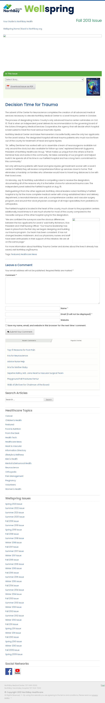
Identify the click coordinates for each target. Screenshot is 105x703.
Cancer (9, 416)
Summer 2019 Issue (14, 525)
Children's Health (13, 420)
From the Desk (12, 433)
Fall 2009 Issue (12, 650)
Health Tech (11, 437)
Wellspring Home (11, 28)
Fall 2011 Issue (11, 624)
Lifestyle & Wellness (14, 454)
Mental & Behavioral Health (18, 463)
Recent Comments (29, 340)
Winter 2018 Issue (13, 542)
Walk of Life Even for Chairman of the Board (28, 384)
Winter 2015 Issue (13, 581)
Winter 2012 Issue (13, 620)
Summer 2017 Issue (14, 551)
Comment (11, 275)
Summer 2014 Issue (14, 590)
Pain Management (14, 476)
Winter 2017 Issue (13, 555)
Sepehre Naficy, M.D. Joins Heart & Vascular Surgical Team (35, 373)
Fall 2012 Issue (12, 611)
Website (65, 320)
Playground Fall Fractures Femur (23, 378)
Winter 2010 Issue (13, 645)
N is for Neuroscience (17, 355)
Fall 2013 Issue (12, 598)
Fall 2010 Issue (12, 637)
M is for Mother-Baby (17, 367)
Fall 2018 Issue (12, 534)
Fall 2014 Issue (12, 585)
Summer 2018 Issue (14, 538)
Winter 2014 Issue (13, 594)
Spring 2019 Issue (13, 529)
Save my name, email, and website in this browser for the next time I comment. (47, 325)
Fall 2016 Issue (12, 559)
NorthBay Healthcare (12, 9)
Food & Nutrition (13, 429)
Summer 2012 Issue (14, 615)
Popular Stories (76, 340)
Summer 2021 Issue (14, 512)
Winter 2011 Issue (13, 633)
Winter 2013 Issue (13, 607)
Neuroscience (12, 467)
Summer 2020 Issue (14, 516)
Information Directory (15, 450)
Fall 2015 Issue (12, 572)
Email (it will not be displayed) (76, 314)
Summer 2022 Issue (14, 508)
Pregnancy (10, 480)
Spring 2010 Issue (13, 641)
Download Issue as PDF (22, 86)
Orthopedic (11, 472)
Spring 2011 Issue (13, 628)
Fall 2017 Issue (11, 547)
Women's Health (13, 489)
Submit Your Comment (21, 331)
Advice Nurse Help (16, 361)
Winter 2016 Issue (13, 568)
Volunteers (10, 484)
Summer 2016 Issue (14, 564)
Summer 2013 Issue (14, 602)
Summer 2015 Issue (14, 577)
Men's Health (11, 459)
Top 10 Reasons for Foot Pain (21, 350)
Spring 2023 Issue (13, 504)
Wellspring (49, 9)
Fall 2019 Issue (12, 521)
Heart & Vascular (13, 446)
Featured (15, 254)
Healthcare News (29, 254)
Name (64, 308)
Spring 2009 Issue (13, 654)
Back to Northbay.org (31, 28)
